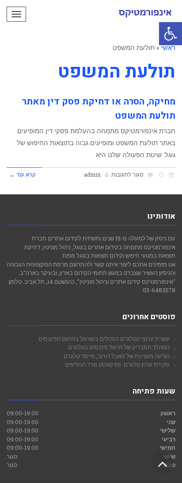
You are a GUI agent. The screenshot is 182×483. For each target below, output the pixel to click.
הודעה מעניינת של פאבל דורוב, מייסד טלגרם (117, 356)
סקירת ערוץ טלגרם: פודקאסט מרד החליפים (117, 364)
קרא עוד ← (22, 174)
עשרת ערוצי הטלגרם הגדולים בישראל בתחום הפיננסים (104, 339)
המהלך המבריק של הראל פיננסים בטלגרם (119, 347)
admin (92, 174)
